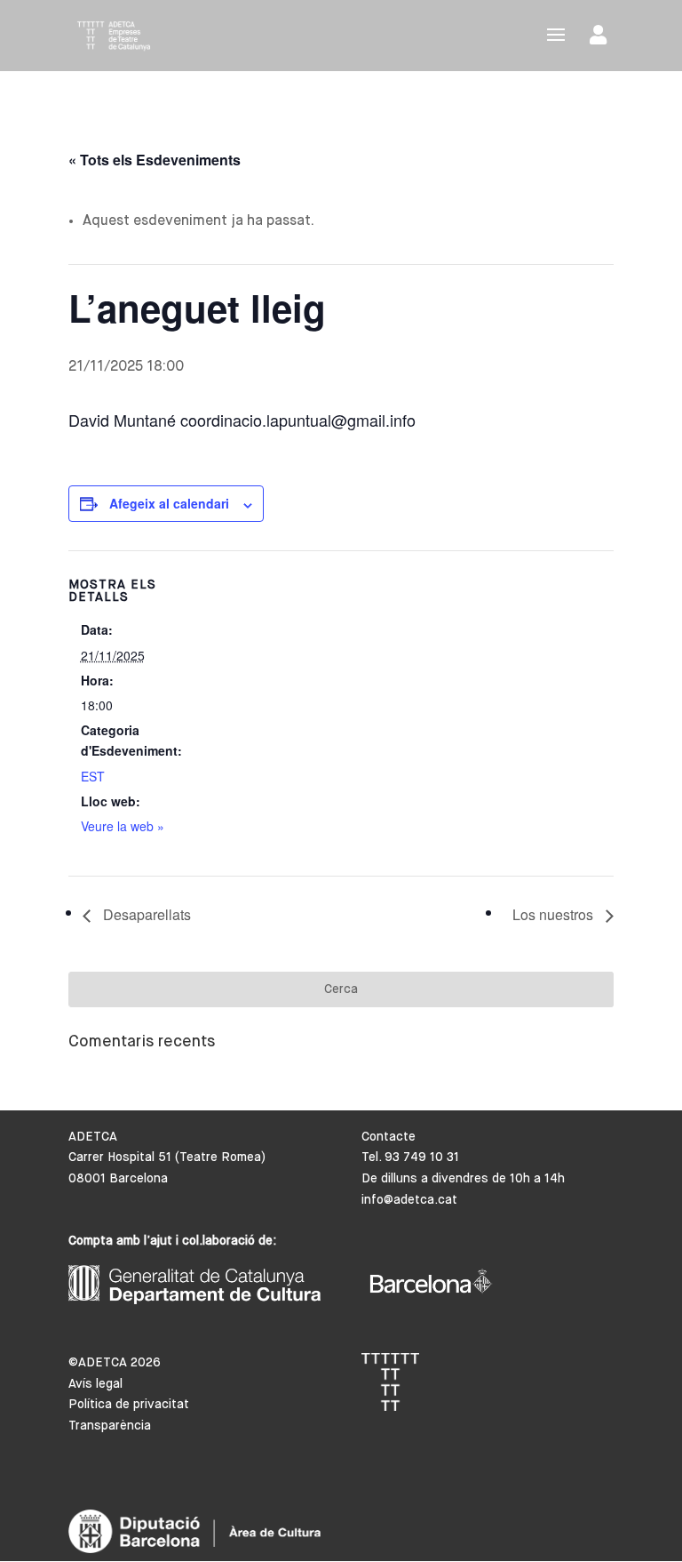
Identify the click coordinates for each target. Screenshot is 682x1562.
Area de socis (602, 38)
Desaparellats (145, 914)
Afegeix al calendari (169, 503)
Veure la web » (122, 826)
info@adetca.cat (409, 1200)
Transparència (109, 1426)
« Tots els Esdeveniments (154, 159)
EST (93, 776)
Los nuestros (554, 914)
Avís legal (95, 1384)
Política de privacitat (128, 1404)
